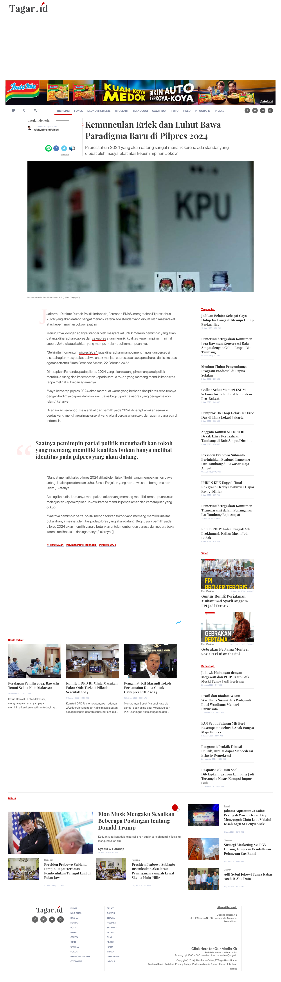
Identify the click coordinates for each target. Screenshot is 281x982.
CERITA (74, 937)
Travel (227, 806)
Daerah (227, 869)
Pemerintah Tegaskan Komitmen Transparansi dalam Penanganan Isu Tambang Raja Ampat (226, 509)
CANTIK (111, 913)
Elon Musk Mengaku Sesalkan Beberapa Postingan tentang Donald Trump (136, 820)
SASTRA (74, 946)
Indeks (233, 968)
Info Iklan (232, 964)
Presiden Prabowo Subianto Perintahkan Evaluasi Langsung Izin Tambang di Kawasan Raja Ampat (225, 461)
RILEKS (110, 942)
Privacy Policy (183, 964)
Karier (222, 964)
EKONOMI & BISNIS (99, 110)
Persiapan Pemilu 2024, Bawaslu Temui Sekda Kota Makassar (33, 685)
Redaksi (169, 964)
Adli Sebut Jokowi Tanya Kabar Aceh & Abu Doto (248, 876)
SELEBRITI (112, 927)
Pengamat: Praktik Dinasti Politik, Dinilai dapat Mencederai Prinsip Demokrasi (227, 750)
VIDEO (187, 110)
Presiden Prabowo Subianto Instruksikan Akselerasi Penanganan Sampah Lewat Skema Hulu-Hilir (153, 870)
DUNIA (12, 798)
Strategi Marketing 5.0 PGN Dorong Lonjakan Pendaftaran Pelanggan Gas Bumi (247, 848)
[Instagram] (270, 110)
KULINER (111, 922)
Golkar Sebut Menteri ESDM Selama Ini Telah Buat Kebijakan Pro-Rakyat (226, 393)
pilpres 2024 (88, 352)
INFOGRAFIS (203, 110)
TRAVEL (111, 918)
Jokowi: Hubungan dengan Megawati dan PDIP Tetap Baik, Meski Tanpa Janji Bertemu (225, 676)
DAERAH (74, 918)
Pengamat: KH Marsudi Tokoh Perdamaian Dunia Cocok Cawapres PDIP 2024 (147, 687)
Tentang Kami (155, 964)
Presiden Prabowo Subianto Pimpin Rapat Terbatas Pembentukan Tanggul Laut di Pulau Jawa (67, 870)
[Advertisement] (140, 47)
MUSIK (110, 932)
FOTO (174, 110)
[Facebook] (247, 110)
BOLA (73, 927)
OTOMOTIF (121, 110)
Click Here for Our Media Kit (214, 949)
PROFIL (74, 932)
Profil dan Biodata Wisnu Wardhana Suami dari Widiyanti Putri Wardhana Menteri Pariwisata (226, 702)
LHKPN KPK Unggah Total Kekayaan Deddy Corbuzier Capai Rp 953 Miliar (227, 486)
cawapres (99, 338)
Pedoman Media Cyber (205, 964)
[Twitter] (255, 110)
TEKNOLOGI (140, 110)
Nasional (65, 154)
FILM (109, 937)
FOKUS (78, 110)
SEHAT (110, 908)
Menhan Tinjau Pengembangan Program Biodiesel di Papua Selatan (225, 370)
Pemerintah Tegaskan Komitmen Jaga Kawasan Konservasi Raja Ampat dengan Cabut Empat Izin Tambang (226, 345)
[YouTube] (262, 110)
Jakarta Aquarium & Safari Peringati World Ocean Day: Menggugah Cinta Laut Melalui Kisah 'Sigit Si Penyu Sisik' (247, 817)
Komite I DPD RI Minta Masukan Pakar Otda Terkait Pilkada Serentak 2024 (91, 687)
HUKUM (74, 922)
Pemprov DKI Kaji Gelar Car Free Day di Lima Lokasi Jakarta (227, 414)
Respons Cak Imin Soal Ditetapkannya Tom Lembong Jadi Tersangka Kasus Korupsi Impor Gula (227, 776)
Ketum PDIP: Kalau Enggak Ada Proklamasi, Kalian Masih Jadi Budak (225, 533)
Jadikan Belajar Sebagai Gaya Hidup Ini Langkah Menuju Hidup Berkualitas (227, 319)
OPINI (73, 942)
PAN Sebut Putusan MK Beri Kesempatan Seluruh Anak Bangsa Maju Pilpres (227, 727)
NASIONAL (75, 913)
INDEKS (219, 110)
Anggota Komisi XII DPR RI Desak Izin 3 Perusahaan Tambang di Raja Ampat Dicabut (226, 435)
